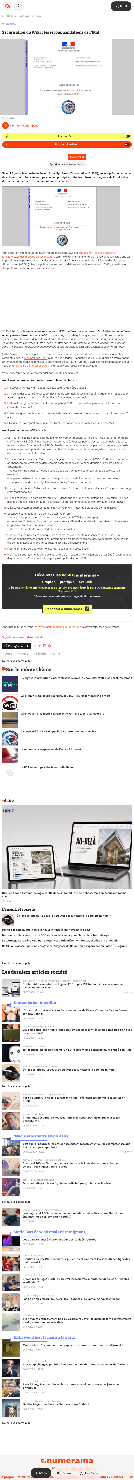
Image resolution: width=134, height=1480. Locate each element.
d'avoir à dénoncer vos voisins (34, 366)
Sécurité (41, 653)
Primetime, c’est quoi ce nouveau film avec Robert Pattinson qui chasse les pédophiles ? (71, 1119)
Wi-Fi (56, 653)
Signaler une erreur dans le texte (23, 637)
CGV (129, 1477)
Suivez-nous (77, 156)
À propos (7, 1477)
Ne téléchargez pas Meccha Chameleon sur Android (56, 1404)
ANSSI (9, 653)
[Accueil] (8, 6)
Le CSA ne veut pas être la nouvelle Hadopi (48, 767)
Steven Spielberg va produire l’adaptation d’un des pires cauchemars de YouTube (75, 1364)
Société (11, 24)
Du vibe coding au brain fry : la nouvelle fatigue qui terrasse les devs (46, 929)
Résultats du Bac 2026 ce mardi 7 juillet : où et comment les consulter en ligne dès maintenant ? (76, 1260)
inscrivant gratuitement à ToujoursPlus (57, 627)
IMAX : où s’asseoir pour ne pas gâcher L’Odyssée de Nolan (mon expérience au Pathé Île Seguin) (64, 946)
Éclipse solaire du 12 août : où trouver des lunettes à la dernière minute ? (64, 915)
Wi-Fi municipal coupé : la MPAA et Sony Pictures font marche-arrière (65, 695)
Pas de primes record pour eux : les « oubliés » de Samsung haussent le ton (72, 1298)
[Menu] (18, 6)
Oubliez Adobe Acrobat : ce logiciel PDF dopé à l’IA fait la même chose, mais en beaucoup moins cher (64, 894)
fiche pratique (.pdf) (35, 358)
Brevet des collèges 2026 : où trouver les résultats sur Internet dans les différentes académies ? (76, 1280)
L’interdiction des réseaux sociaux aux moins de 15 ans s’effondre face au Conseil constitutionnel (75, 1012)
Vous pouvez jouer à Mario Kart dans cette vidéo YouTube (59, 1239)
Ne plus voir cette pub (16, 661)
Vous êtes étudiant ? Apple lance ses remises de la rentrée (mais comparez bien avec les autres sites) (77, 1031)
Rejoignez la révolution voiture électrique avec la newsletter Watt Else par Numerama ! (76, 678)
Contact (117, 1477)
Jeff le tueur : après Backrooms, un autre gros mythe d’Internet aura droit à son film (77, 1049)
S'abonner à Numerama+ (64, 609)
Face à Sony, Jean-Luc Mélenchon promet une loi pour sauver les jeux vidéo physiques (71, 1386)
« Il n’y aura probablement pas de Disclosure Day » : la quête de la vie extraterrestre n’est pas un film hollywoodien (77, 1320)
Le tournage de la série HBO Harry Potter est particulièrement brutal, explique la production (61, 940)
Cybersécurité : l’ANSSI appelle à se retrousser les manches (59, 731)
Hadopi (24, 653)
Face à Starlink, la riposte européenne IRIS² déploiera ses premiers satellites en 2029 (74, 1099)
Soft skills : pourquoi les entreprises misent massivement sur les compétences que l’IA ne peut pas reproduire (76, 1145)
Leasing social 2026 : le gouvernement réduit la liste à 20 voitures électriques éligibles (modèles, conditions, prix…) (73, 1215)
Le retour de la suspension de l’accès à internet (51, 749)
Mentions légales (30, 1477)
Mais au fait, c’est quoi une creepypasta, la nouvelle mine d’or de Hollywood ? (73, 1345)
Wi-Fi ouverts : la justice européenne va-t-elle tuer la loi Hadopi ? (62, 713)
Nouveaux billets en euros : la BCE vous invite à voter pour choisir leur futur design (55, 935)
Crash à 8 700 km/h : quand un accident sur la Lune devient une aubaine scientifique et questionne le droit (70, 1165)
